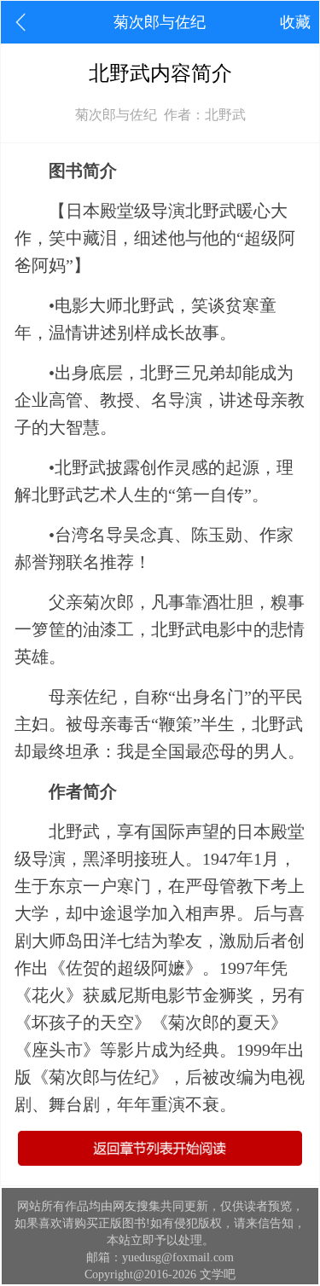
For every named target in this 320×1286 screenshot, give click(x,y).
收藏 (295, 22)
